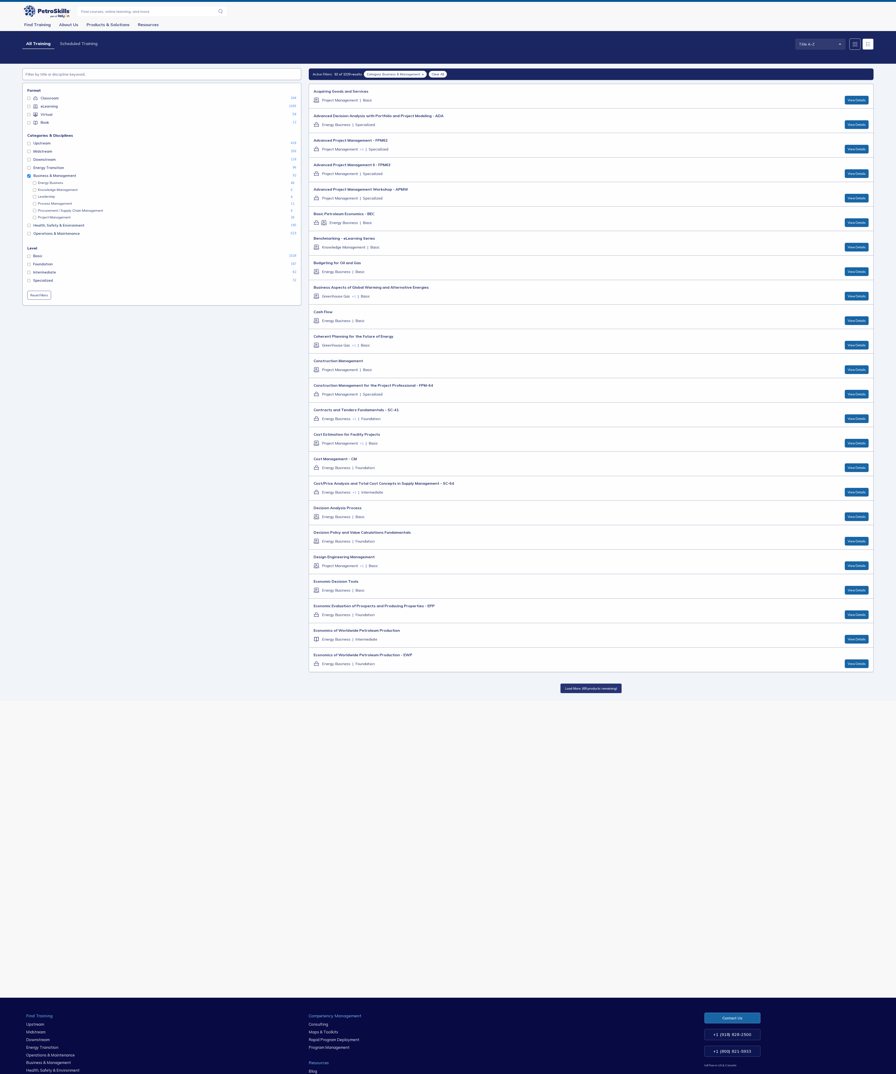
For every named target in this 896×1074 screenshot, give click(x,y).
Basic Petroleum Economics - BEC (344, 213)
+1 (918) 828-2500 (732, 1034)
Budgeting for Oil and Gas (337, 262)
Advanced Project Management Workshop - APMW (361, 189)
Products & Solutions (108, 24)
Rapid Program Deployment (334, 1039)
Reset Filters (39, 295)
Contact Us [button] (732, 1018)
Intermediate (372, 492)
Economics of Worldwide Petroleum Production (357, 630)
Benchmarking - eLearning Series (344, 238)
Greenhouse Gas (336, 296)
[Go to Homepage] (48, 11)
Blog (313, 1070)
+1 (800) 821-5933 (732, 1051)
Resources (148, 24)
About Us (68, 24)
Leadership (46, 196)
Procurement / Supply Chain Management (70, 210)
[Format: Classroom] (316, 124)
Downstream (38, 1039)
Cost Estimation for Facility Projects (347, 434)
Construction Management (338, 360)
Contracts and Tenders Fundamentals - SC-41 (356, 409)
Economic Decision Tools (336, 581)
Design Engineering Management (344, 557)
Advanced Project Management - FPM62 (351, 140)
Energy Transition (42, 1047)
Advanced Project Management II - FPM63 (352, 164)
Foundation (371, 418)
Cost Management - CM (335, 458)
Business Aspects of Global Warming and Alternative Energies (371, 287)
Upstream (35, 1024)
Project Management (54, 217)
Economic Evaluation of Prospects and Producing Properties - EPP (374, 606)
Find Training (37, 24)
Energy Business (50, 183)
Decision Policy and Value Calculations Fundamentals (362, 532)
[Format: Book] (316, 639)
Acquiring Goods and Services (341, 91)
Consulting (318, 1024)
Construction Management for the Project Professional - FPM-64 (373, 385)
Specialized (365, 124)
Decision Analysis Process (338, 507)
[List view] (868, 44)
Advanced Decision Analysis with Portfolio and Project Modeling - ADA (379, 115)
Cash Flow (323, 311)
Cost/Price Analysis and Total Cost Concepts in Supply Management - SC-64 (384, 483)
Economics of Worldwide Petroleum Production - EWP (363, 655)
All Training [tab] (38, 43)
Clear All (438, 74)
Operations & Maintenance (50, 1054)
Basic (367, 100)
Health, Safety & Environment (53, 1070)
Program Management (329, 1047)
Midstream (36, 1031)
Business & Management (48, 1062)
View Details (857, 100)
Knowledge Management (57, 190)
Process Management (55, 203)
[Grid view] (855, 44)
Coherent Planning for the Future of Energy (353, 336)
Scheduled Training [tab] (79, 43)
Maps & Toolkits (323, 1031)
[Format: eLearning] (316, 100)
